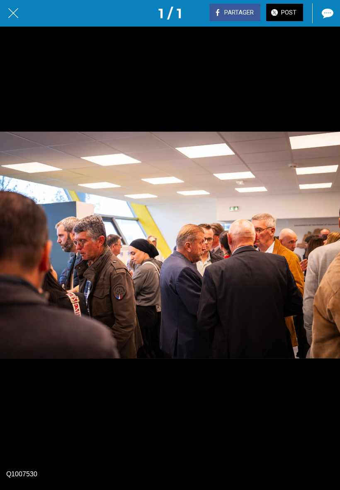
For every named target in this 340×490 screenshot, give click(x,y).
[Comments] (327, 13)
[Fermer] (13, 13)
